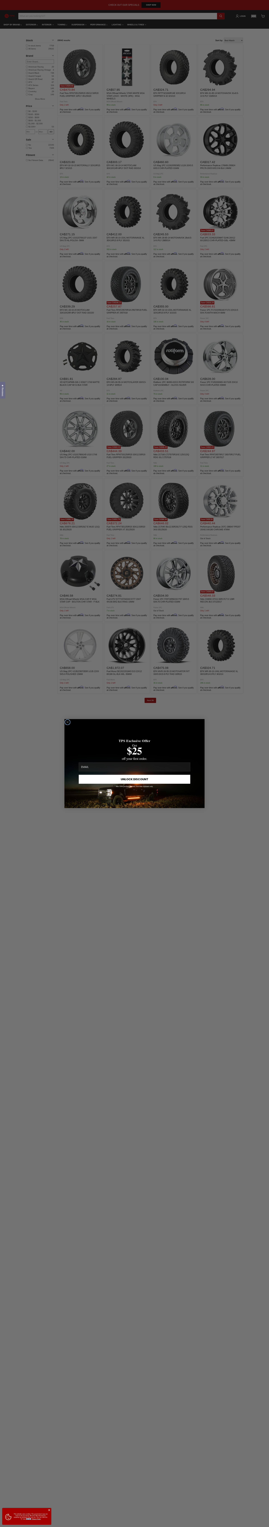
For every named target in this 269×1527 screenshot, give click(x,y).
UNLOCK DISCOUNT (134, 779)
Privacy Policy (36, 1519)
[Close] (49, 1510)
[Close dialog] (67, 722)
